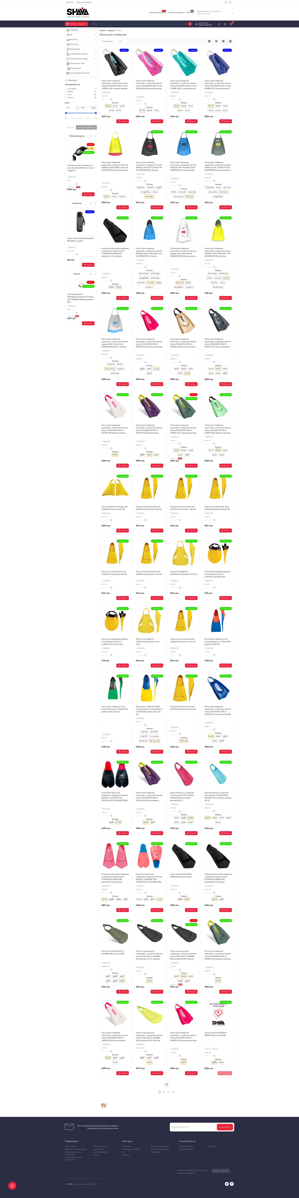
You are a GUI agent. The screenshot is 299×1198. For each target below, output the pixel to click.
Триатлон (126, 1155)
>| (173, 1092)
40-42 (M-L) (178, 287)
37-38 (146, 899)
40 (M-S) (150, 187)
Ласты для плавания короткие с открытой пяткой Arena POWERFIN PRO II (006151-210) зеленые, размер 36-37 (183, 429)
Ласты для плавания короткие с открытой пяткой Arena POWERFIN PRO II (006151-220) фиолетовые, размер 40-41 (149, 429)
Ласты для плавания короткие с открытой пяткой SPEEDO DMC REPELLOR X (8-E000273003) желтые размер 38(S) (115, 166)
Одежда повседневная (160, 1146)
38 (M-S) (111, 364)
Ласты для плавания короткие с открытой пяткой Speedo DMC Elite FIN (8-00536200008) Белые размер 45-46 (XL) (183, 252)
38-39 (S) (140, 187)
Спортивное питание (131, 1149)
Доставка (70, 2)
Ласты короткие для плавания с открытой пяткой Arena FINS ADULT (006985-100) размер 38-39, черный (183, 955)
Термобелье (155, 1152)
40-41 (115, 106)
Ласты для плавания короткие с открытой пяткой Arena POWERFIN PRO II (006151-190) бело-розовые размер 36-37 (114, 1037)
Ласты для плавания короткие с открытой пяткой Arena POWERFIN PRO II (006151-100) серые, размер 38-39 (218, 343)
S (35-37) (143, 736)
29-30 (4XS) (143, 274)
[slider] (66, 113)
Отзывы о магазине (176, 12)
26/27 (176, 818)
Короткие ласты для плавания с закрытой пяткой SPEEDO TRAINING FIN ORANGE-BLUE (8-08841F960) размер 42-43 (149, 878)
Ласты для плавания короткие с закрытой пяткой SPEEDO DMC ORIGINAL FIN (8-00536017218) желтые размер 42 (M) (218, 252)
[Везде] (185, 24)
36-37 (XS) (224, 274)
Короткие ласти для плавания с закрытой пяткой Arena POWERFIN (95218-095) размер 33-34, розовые (115, 878)
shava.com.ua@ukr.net (186, 1173)
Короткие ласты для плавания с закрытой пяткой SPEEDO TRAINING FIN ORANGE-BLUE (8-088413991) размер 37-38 (114, 797)
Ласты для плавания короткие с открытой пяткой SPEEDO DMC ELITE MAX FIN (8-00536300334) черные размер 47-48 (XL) (149, 166)
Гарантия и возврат (84, 2)
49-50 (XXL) (218, 197)
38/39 (184, 369)
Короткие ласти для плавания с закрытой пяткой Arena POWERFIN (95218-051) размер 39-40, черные (218, 878)
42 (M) (159, 187)
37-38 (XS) (210, 187)
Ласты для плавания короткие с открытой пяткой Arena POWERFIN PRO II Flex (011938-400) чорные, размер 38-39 (114, 85)
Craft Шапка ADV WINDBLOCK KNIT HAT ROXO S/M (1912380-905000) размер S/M (80, 298)
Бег (123, 1152)
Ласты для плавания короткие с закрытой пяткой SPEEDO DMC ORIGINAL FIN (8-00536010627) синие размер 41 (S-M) (149, 252)
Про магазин (70, 1146)
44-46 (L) (149, 287)
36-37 (211, 369)
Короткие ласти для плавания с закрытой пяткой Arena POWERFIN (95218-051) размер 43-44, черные (115, 252)
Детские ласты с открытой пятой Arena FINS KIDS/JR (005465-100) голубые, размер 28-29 (218, 797)
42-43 (122, 106)
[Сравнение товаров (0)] (219, 24)
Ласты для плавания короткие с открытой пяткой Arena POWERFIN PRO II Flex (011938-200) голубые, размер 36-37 (183, 85)
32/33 (183, 822)
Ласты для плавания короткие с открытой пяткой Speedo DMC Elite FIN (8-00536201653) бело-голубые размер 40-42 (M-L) (114, 343)
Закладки (212, 1146)
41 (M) (114, 197)
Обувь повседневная (159, 1149)
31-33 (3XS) (155, 274)
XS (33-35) (143, 741)
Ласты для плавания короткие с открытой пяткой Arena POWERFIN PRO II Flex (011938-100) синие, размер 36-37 (218, 85)
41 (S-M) (218, 278)
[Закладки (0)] (225, 24)
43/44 (221, 1062)
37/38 (180, 899)
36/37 (176, 369)
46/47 (225, 373)
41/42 (125, 899)
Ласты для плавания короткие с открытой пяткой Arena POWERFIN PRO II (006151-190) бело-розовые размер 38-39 (114, 429)
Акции (96, 1155)
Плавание (126, 1146)
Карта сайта (98, 1149)
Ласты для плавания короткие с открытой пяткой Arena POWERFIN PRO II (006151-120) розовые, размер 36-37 (183, 1037)
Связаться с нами (100, 1146)
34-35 (190, 822)
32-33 (228, 818)
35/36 (111, 287)
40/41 (191, 369)
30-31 (222, 818)
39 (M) (188, 283)
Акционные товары (158, 12)
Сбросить (70, 127)
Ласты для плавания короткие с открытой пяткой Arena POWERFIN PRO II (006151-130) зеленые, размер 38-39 (218, 429)
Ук (225, 2)
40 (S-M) (182, 192)
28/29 (214, 818)
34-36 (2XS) (144, 278)
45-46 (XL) (115, 373)
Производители (100, 1152)
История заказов (186, 1149)
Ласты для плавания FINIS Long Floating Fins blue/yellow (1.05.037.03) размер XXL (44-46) (149, 710)
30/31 (177, 822)
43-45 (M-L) (145, 192)
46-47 (118, 111)
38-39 (149, 111)
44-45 (111, 111)
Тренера (190, 12)
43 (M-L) (122, 197)
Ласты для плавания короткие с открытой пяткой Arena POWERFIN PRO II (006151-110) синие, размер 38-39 (218, 710)
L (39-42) (144, 732)
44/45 (218, 373)
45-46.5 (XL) (218, 287)
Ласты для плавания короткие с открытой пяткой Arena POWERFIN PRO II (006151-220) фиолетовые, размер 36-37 (149, 797)
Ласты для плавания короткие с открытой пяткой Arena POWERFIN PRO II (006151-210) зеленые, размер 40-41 (218, 955)
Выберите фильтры (86, 127)
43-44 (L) (189, 287)
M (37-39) (154, 732)
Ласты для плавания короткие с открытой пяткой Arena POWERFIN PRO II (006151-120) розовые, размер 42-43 (149, 343)
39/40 (118, 899)
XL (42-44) (154, 736)
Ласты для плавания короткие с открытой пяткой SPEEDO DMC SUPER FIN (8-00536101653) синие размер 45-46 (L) (183, 166)
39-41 (153, 899)
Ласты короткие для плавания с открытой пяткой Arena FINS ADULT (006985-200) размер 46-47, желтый (149, 1037)
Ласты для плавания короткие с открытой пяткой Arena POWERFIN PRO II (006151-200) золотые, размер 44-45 (183, 343)
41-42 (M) (192, 192)
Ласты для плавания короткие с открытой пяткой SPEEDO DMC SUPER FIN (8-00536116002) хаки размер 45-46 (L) (218, 166)
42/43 (180, 373)
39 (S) (174, 192)
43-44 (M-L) (178, 197)
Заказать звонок (221, 1171)
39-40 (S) (141, 283)
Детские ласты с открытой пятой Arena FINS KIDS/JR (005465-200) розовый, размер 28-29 (182, 797)
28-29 (183, 818)
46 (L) (155, 192)
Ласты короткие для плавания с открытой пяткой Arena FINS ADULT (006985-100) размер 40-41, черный (149, 955)
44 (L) (222, 283)
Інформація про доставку (76, 1149)
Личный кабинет (186, 1146)
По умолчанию (107, 41)
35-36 (111, 822)
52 (120, 41)
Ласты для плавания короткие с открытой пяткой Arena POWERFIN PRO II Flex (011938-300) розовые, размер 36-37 (149, 85)
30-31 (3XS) (212, 274)
